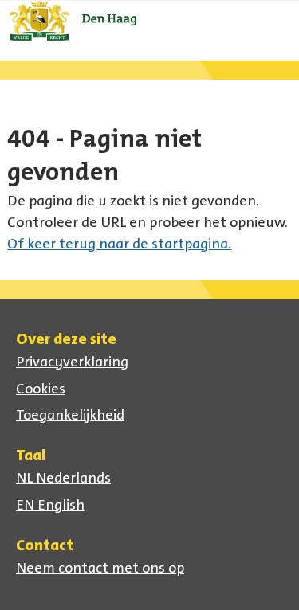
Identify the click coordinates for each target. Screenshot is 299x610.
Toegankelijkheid (70, 414)
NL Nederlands (63, 477)
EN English (50, 504)
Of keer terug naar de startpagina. (119, 243)
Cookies (40, 388)
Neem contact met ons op (100, 567)
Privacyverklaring (72, 361)
